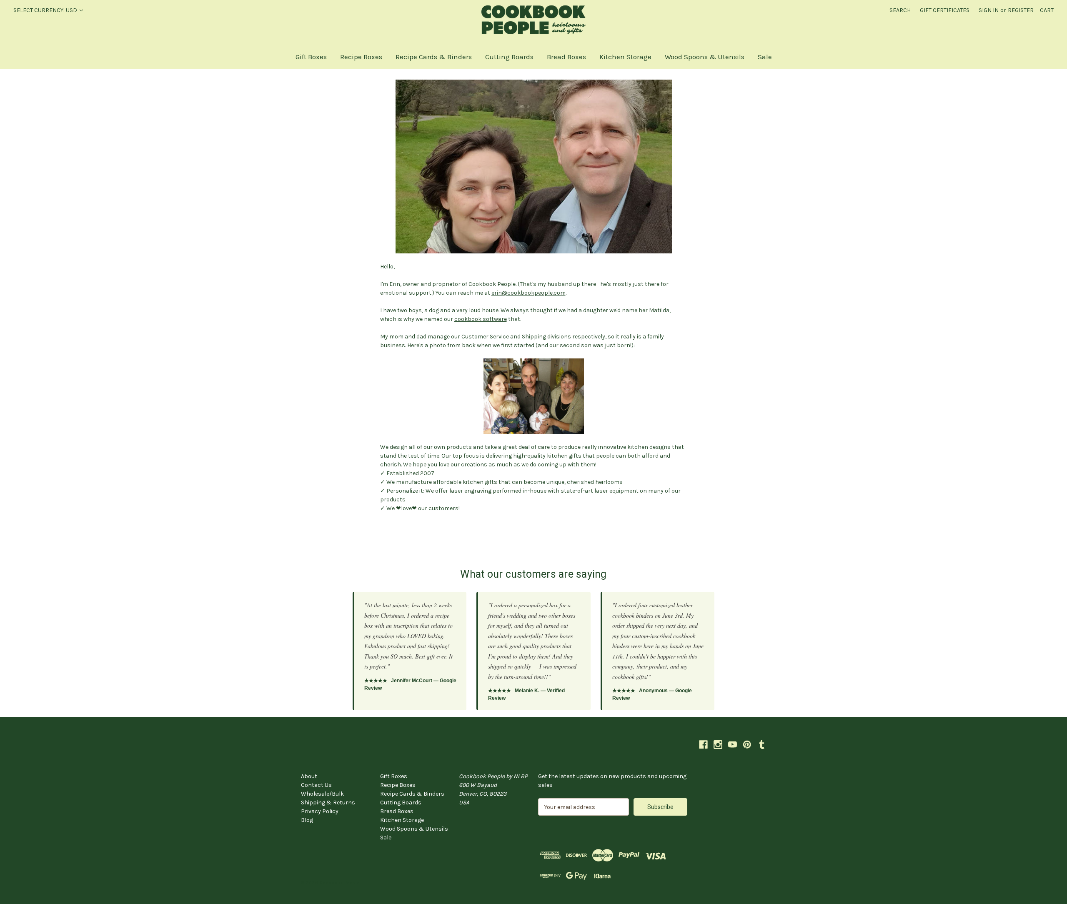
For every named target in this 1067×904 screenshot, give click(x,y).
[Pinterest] (747, 744)
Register (1021, 10)
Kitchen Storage (625, 57)
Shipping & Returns (328, 802)
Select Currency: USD (45, 10)
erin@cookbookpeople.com (528, 292)
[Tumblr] (761, 744)
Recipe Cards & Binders (434, 57)
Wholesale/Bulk (322, 793)
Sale (765, 57)
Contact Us (316, 785)
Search (900, 10)
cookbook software (480, 319)
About (309, 776)
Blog (307, 820)
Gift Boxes (311, 57)
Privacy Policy (319, 811)
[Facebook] (703, 744)
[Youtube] (732, 744)
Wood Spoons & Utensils (704, 57)
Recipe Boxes (361, 57)
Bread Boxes (566, 57)
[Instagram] (718, 744)
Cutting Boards (509, 57)
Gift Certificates (944, 10)
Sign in (989, 10)
